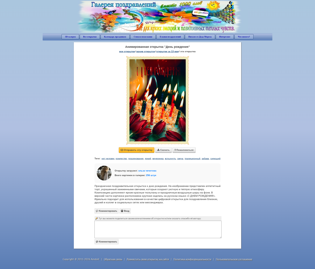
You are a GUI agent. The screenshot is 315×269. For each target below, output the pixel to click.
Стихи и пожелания (143, 36)
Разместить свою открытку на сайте (148, 259)
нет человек (108, 158)
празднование (136, 158)
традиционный (192, 158)
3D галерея (70, 36)
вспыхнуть (170, 158)
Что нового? (244, 36)
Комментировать (106, 241)
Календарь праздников (115, 36)
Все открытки (89, 36)
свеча (180, 158)
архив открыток (145, 51)
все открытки (127, 51)
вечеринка (158, 158)
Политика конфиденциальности (192, 259)
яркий (148, 158)
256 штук (151, 175)
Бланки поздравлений (170, 36)
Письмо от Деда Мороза (200, 36)
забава (205, 158)
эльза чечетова (147, 170)
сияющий (215, 158)
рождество (121, 158)
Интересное (224, 36)
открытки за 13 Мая (167, 51)
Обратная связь (113, 259)
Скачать (163, 150)
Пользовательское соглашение (234, 259)
